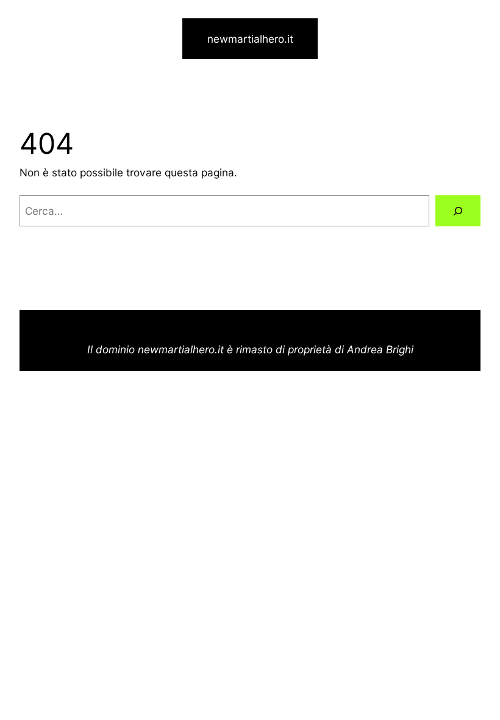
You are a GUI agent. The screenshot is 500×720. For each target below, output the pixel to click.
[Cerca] (457, 210)
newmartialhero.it (250, 38)
